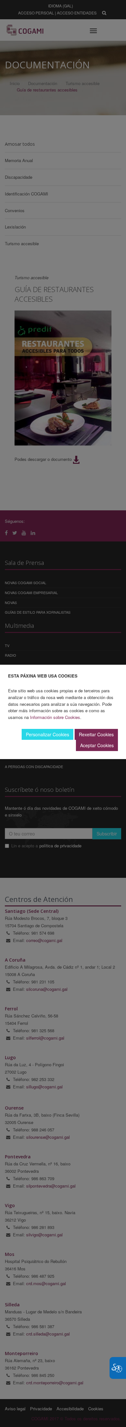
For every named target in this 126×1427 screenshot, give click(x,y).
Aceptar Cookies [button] (97, 745)
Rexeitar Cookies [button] (96, 734)
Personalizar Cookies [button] (47, 734)
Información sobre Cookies (55, 717)
